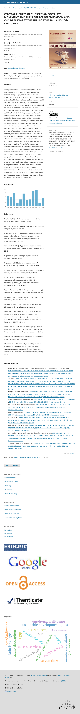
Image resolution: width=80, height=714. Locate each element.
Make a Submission (12, 465)
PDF (53, 76)
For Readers (8, 530)
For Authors (8, 533)
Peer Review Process (12, 514)
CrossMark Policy (11, 494)
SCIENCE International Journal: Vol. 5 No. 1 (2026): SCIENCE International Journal (36, 415)
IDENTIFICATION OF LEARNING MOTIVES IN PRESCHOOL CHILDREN (48, 412)
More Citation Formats (57, 151)
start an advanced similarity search (26, 457)
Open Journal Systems (39, 675)
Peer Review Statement (13, 510)
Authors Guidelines (12, 506)
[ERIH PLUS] (15, 551)
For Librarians (8, 536)
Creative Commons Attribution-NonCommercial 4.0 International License (62, 120)
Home (6, 8)
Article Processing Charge (14, 518)
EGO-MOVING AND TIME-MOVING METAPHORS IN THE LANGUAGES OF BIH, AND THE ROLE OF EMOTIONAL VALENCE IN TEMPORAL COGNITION (41, 435)
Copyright (8, 486)
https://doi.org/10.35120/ (16, 68)
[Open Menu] (4, 2)
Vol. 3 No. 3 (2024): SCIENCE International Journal (33, 8)
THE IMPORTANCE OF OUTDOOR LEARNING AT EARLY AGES (54, 399)
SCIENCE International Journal (17, 2)
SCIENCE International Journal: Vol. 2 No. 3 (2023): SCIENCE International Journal (36, 397)
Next (72, 453)
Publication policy (11, 482)
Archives (13, 8)
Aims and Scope (10, 478)
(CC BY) (63, 681)
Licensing (8, 490)
